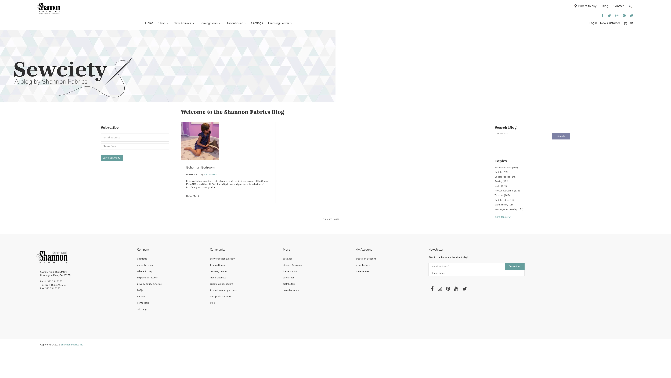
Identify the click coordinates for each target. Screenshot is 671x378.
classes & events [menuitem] (292, 265)
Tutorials (502, 195)
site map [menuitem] (142, 309)
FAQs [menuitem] (140, 290)
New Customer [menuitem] (610, 23)
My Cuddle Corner (507, 190)
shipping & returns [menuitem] (147, 277)
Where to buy (587, 6)
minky (501, 186)
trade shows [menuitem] (290, 271)
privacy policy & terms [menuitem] (149, 284)
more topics (501, 217)
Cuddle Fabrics (505, 176)
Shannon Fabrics (506, 167)
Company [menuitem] (143, 249)
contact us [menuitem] (143, 302)
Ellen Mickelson (210, 174)
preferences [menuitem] (362, 271)
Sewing (501, 181)
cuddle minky (504, 204)
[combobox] (523, 133)
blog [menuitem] (212, 302)
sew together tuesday (509, 209)
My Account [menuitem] (364, 249)
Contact (619, 6)
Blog (605, 6)
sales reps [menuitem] (288, 277)
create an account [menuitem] (366, 258)
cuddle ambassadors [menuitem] (221, 284)
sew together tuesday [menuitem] (222, 258)
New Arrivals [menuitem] (183, 23)
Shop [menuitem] (161, 23)
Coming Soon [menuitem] (209, 23)
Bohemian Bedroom (200, 167)
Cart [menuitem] (630, 23)
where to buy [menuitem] (144, 271)
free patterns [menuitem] (217, 265)
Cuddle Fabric (505, 200)
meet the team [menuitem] (145, 265)
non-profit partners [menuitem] (220, 296)
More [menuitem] (286, 249)
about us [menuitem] (142, 258)
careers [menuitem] (141, 296)
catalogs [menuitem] (288, 258)
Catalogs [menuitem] (257, 23)
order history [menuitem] (363, 265)
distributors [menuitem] (289, 284)
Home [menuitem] (149, 23)
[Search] (561, 136)
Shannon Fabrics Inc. (72, 344)
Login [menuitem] (593, 23)
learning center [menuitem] (218, 271)
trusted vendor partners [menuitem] (223, 290)
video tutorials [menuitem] (218, 277)
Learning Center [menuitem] (278, 23)
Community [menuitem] (217, 249)
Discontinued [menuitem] (234, 23)
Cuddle (501, 172)
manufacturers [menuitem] (291, 290)
